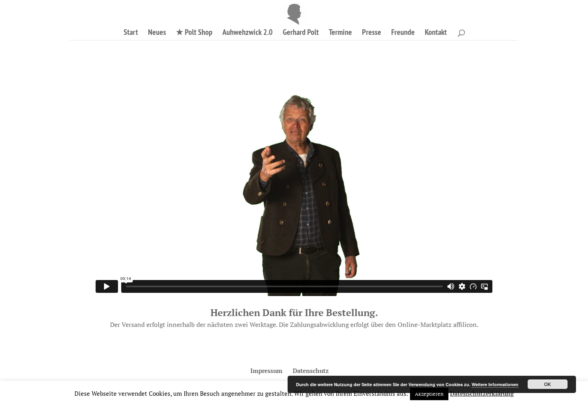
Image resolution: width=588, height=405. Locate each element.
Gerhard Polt (301, 33)
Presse (371, 33)
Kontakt (436, 33)
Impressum (266, 371)
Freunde (403, 33)
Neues (157, 33)
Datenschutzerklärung (482, 393)
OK (547, 384)
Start (131, 33)
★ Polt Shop (194, 33)
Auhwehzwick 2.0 (247, 33)
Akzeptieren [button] (429, 393)
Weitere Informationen (495, 384)
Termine (340, 33)
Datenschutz (311, 371)
